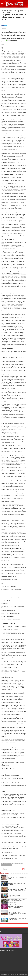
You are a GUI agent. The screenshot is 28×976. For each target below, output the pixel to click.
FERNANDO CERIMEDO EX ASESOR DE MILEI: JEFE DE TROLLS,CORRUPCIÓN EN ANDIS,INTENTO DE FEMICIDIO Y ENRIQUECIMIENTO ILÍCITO (17, 889)
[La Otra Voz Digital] (14, 3)
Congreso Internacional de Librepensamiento (14, 863)
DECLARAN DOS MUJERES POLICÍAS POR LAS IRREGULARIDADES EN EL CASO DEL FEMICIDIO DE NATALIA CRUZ (17, 883)
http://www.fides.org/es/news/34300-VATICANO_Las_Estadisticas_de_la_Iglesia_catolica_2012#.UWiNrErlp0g (13, 842)
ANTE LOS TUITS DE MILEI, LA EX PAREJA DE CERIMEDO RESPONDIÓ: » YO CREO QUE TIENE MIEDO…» (17, 877)
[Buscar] (23, 869)
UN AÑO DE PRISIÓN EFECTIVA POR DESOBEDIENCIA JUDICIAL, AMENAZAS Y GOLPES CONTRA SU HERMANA (16, 906)
